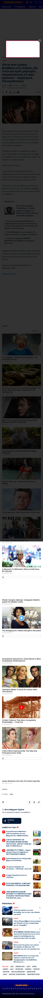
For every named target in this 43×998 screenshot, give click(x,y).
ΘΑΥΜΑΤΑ (28, 969)
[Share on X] (34, 802)
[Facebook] (11, 821)
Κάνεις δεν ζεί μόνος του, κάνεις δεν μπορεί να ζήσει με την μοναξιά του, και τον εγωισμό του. (27, 947)
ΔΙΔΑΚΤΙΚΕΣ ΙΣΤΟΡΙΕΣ (33, 974)
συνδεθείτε (26, 812)
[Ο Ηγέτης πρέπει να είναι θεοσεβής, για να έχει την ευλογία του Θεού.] (7, 911)
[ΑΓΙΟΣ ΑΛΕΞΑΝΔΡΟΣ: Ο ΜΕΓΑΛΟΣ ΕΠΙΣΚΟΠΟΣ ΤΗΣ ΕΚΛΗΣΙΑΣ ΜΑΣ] (37, 885)
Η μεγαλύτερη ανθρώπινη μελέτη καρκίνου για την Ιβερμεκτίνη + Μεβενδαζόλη (17, 833)
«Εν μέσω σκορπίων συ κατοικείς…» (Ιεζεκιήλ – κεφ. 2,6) (18, 868)
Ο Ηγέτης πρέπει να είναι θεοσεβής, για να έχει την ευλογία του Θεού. (27, 912)
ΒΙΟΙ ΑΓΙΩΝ (6, 971)
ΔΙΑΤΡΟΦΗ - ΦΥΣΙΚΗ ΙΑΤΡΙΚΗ (17, 974)
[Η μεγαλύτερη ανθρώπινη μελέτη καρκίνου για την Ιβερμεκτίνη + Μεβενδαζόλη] (37, 833)
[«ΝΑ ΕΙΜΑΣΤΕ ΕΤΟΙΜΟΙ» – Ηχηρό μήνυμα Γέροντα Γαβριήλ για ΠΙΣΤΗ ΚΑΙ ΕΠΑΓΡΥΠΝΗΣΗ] (37, 852)
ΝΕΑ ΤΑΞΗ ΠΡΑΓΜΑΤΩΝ (18, 971)
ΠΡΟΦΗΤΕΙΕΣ (19, 969)
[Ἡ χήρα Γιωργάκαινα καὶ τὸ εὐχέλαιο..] (37, 877)
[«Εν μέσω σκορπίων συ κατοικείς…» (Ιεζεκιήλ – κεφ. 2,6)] (37, 869)
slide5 (5, 974)
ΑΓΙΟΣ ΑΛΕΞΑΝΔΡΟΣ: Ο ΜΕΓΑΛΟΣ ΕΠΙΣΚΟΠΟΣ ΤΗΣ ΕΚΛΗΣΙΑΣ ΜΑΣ (18, 884)
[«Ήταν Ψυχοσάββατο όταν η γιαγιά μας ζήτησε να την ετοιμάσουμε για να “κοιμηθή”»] (7, 921)
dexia (11, 969)
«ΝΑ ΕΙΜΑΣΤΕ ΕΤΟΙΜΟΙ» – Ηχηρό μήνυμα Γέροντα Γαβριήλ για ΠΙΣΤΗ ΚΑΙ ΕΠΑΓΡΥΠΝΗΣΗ (18, 852)
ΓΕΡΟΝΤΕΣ (36, 969)
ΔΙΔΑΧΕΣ (16, 907)
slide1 (28, 966)
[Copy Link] (39, 802)
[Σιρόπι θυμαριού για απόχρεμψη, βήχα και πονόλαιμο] (37, 860)
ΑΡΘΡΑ (34, 966)
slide (11, 794)
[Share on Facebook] (29, 802)
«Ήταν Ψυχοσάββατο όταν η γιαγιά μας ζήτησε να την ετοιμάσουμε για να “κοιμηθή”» (27, 923)
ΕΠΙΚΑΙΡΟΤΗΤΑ (20, 966)
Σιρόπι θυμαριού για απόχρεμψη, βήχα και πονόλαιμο (18, 859)
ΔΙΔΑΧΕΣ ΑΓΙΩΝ (31, 971)
